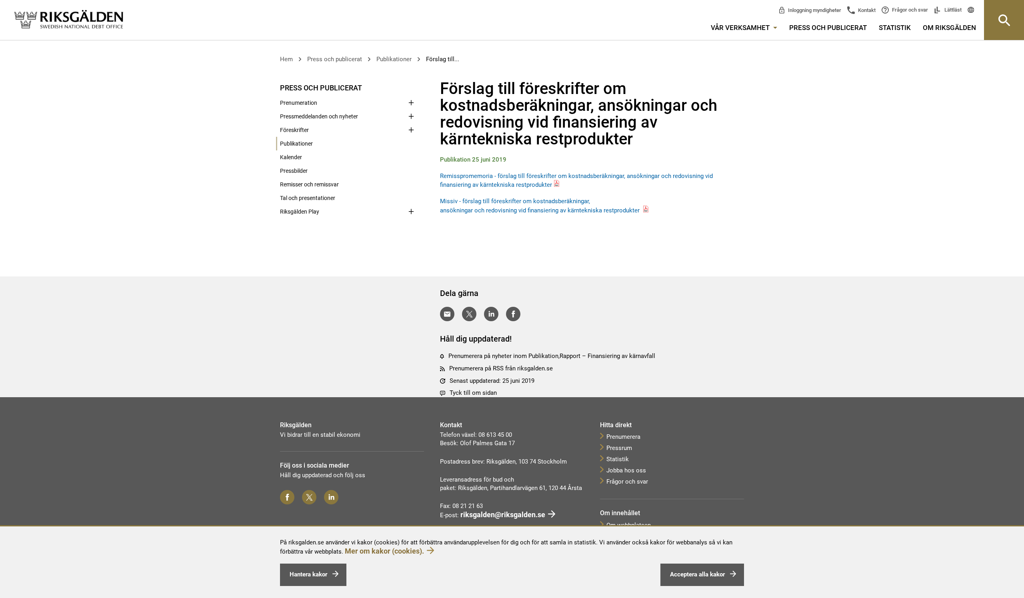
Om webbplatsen (628, 525)
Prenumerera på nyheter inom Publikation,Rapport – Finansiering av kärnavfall (551, 356)
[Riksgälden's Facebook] (287, 497)
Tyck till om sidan (473, 392)
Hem (286, 59)
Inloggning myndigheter (814, 10)
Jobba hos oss (626, 470)
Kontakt (866, 10)
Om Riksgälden (949, 28)
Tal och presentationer (307, 198)
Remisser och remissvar (309, 184)
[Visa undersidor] (411, 87)
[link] (68, 19)
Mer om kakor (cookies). (384, 551)
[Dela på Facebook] (513, 314)
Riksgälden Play (299, 211)
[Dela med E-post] (447, 314)
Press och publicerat (828, 28)
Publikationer (394, 59)
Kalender (291, 157)
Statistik (895, 28)
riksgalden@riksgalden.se (502, 514)
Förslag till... (442, 59)
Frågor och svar (909, 10)
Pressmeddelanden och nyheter (319, 116)
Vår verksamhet (741, 28)
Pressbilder (294, 171)
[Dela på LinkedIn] (491, 314)
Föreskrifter (294, 130)
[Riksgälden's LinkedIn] (331, 497)
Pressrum (619, 448)
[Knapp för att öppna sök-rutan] (1004, 20)
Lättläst (952, 10)
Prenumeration (298, 103)
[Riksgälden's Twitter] (309, 497)
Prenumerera (623, 436)
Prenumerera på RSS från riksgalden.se (501, 368)
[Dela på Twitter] (469, 314)
